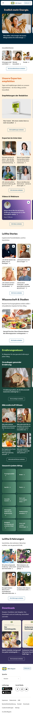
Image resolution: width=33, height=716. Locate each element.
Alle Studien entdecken (16, 340)
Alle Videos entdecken (16, 224)
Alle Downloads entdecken (16, 658)
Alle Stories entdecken (16, 293)
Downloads (26, 704)
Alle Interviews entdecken (16, 190)
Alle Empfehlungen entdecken (16, 129)
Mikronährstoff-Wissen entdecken (16, 459)
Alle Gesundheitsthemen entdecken (16, 68)
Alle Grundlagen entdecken (16, 398)
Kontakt (19, 704)
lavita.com (27, 3)
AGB (19, 700)
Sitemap (17, 707)
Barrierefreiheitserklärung (9, 704)
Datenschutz (12, 700)
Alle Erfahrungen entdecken (16, 598)
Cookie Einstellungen (7, 707)
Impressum (5, 700)
